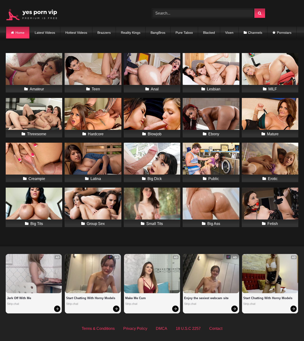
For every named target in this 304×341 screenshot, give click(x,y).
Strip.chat (13, 304)
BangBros (158, 32)
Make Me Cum (135, 298)
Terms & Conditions (98, 328)
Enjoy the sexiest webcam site (206, 298)
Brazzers (104, 32)
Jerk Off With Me (19, 298)
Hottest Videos (76, 32)
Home (19, 32)
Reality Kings (130, 32)
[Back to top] (289, 326)
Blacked (209, 32)
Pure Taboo (184, 32)
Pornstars (284, 32)
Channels (255, 32)
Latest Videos (45, 32)
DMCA (161, 328)
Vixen (229, 32)
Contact (215, 328)
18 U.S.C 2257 (188, 328)
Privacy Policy (135, 328)
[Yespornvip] (35, 13)
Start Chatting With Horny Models (90, 298)
